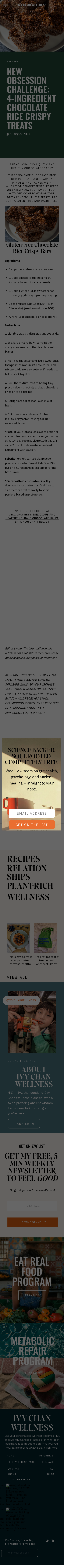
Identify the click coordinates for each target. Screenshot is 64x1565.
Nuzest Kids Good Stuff (32, 303)
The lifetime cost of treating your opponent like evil (47, 960)
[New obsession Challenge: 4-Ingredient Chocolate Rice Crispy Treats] (32, 26)
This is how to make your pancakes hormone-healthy (20, 960)
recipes (13, 61)
